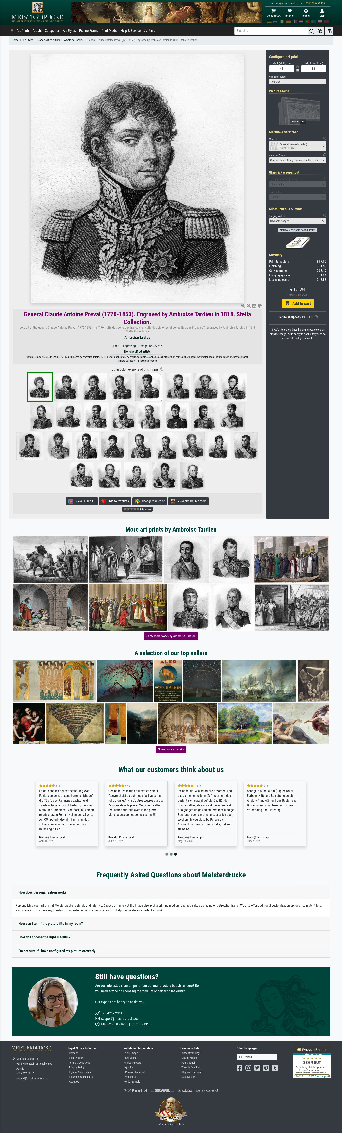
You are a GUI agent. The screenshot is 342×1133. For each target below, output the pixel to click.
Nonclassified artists (49, 40)
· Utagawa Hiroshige (191, 1072)
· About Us (73, 1081)
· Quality (128, 1067)
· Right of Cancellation (80, 1072)
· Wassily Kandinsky (191, 1067)
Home (15, 40)
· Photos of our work (135, 1072)
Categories (52, 31)
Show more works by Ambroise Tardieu (171, 636)
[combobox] (297, 81)
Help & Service (131, 31)
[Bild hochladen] (329, 31)
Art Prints (23, 31)
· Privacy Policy (76, 1067)
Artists (37, 31)
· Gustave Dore (188, 1077)
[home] (12, 30)
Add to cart (300, 303)
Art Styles (69, 31)
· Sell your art (131, 1058)
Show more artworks (171, 749)
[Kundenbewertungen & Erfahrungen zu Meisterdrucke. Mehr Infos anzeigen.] (312, 1062)
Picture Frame (88, 31)
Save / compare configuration (299, 230)
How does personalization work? (42, 892)
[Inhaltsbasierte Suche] (320, 31)
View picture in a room (190, 501)
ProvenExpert (57, 837)
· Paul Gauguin (188, 1062)
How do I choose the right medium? (44, 937)
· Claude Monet (188, 1058)
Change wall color (152, 501)
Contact (149, 30)
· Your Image (131, 1053)
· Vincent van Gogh (190, 1053)
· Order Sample (132, 1081)
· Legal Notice (75, 1058)
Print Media (110, 31)
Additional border (277, 76)
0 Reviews (145, 509)
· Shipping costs (132, 1062)
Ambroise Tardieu (73, 40)
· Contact (73, 1053)
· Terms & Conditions (79, 1062)
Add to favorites (117, 501)
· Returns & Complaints (80, 1077)
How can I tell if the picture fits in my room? (50, 923)
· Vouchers (130, 1077)
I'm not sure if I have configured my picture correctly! (57, 951)
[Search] (312, 31)
